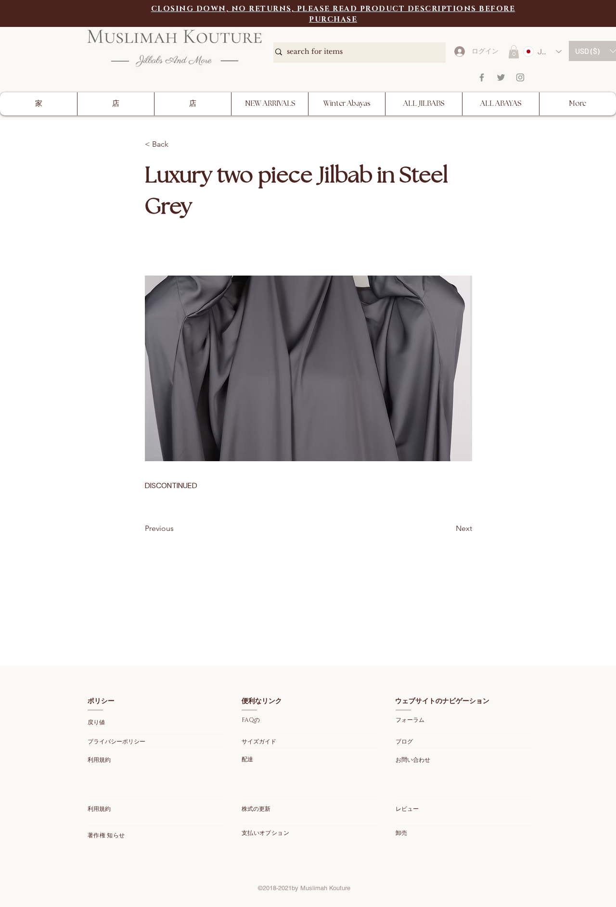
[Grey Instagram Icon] (520, 77)
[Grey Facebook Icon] (481, 77)
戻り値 (97, 722)
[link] (513, 51)
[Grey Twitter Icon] (501, 77)
